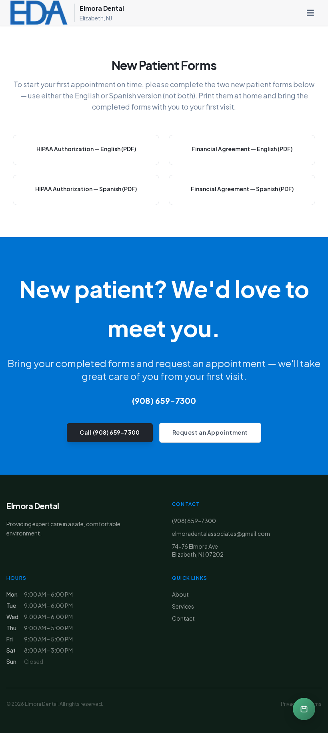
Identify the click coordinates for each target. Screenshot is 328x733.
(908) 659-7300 (164, 400)
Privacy (289, 704)
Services (183, 606)
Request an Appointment (210, 432)
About (180, 594)
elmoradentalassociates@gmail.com (221, 533)
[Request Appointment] (304, 709)
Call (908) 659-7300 (110, 432)
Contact (183, 618)
